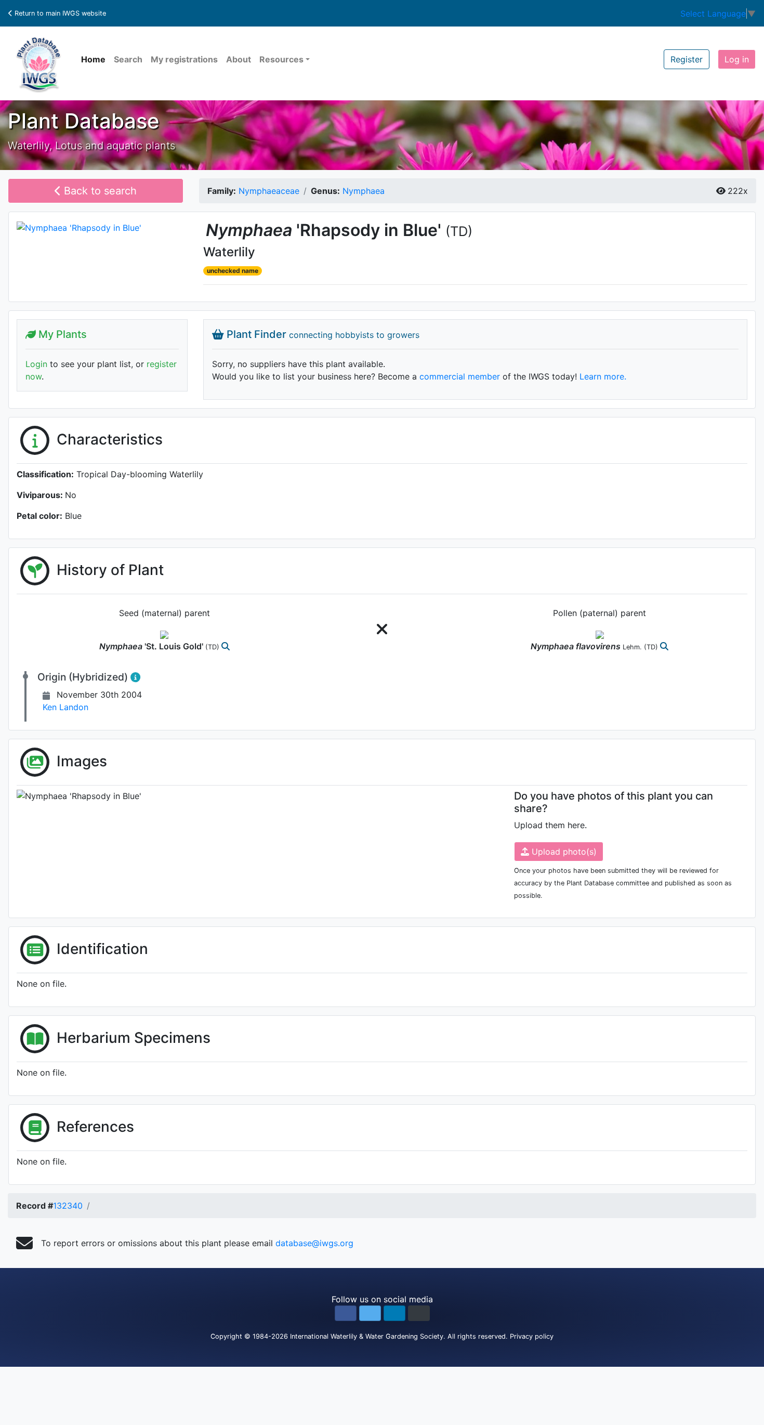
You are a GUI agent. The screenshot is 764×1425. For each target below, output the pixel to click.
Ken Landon (65, 707)
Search (128, 59)
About (238, 59)
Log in (737, 59)
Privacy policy (532, 1336)
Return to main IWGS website (59, 13)
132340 (68, 1205)
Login (36, 364)
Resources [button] (281, 59)
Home (93, 59)
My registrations (184, 59)
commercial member (459, 376)
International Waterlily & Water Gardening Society (366, 1336)
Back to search (99, 191)
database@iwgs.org (314, 1243)
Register (686, 59)
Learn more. (602, 376)
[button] (346, 1313)
